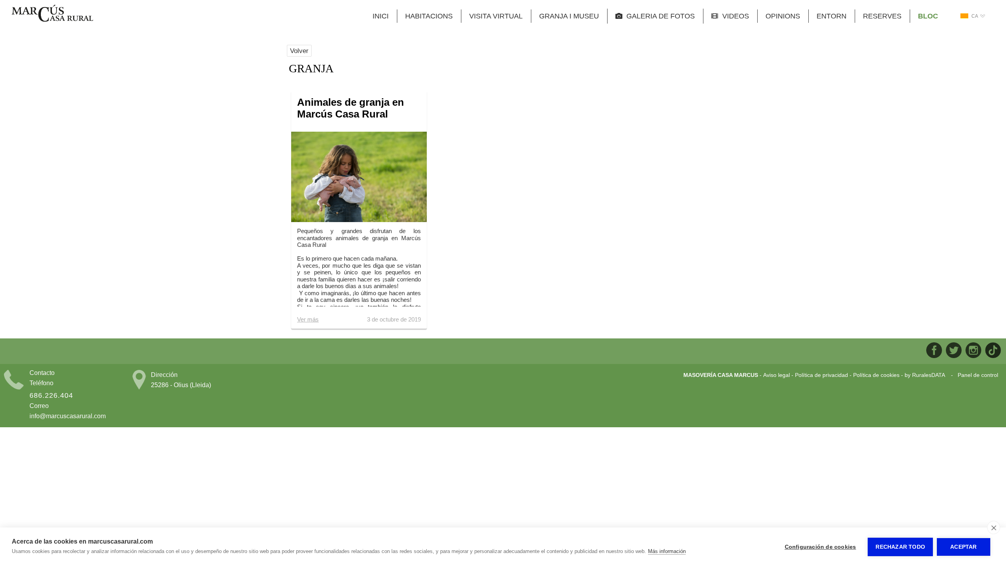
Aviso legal (776, 375)
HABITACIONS (429, 16)
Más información (667, 551)
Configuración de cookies (820, 547)
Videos (733, 16)
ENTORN (831, 16)
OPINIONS (783, 16)
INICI (381, 16)
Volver (299, 51)
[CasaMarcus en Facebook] (934, 351)
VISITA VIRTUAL (496, 16)
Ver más (308, 319)
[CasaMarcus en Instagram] (973, 351)
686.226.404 (51, 395)
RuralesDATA (928, 375)
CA (974, 16)
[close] (993, 527)
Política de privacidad (821, 375)
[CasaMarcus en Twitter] (954, 351)
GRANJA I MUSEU (569, 16)
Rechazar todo (900, 547)
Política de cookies (876, 375)
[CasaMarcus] (52, 20)
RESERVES (882, 16)
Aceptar (963, 547)
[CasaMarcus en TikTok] (993, 351)
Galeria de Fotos (658, 16)
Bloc (928, 16)
